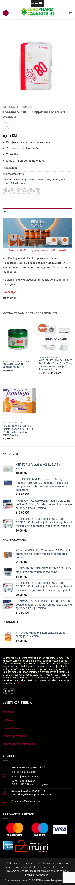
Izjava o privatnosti (14, 736)
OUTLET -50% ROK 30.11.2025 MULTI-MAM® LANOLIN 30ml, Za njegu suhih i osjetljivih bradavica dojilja (55, 365)
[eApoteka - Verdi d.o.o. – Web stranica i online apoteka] (37, 13)
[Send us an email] (12, 691)
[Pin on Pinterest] (31, 191)
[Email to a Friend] (25, 191)
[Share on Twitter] (18, 191)
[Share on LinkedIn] (37, 191)
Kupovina (8, 712)
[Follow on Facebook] (6, 691)
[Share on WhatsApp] (6, 191)
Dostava (8, 720)
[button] (34, 3)
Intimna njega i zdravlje (25, 179)
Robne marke (11, 107)
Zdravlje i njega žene (21, 183)
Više (19, 683)
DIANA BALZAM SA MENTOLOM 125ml (13, 366)
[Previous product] (12, 128)
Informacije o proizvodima (19, 744)
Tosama (28, 107)
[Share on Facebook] (12, 191)
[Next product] (5, 128)
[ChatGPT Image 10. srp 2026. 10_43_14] (37, 233)
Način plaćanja (12, 728)
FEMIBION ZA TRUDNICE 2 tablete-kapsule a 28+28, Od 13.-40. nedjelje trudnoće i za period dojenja (18, 430)
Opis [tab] (5, 211)
